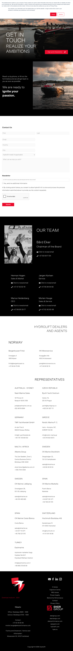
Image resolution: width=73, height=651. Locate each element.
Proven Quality (55, 595)
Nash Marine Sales (22, 393)
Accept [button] (53, 14)
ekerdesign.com (55, 618)
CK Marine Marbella (50, 484)
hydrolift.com (55, 626)
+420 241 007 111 (48, 408)
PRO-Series (55, 592)
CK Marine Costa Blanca (24, 518)
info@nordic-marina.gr (49, 435)
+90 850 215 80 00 (21, 565)
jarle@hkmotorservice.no (47, 363)
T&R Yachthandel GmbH (24, 422)
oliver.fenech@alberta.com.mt (24, 467)
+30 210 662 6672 (48, 438)
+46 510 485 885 (20, 499)
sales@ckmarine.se (48, 464)
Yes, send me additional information (15, 183)
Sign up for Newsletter (55, 52)
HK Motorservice (46, 351)
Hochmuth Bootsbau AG (52, 518)
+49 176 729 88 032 (21, 438)
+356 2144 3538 (20, 470)
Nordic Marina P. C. (50, 422)
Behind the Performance (55, 598)
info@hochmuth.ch (48, 531)
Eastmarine (19, 548)
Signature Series (54, 589)
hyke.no (55, 629)
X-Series (55, 587)
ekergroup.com (55, 616)
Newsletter (6, 175)
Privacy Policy (55, 603)
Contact (55, 600)
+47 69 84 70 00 (14, 366)
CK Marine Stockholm (51, 452)
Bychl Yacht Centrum (50, 393)
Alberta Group (20, 452)
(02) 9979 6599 (20, 408)
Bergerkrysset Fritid (16, 351)
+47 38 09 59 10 (44, 366)
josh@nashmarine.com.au (23, 406)
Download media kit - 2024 (10, 597)
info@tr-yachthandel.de (22, 435)
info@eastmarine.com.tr (23, 563)
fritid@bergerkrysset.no (16, 363)
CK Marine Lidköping (23, 484)
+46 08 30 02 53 (47, 467)
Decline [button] (61, 14)
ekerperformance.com (55, 621)
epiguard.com (55, 624)
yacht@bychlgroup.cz (49, 406)
